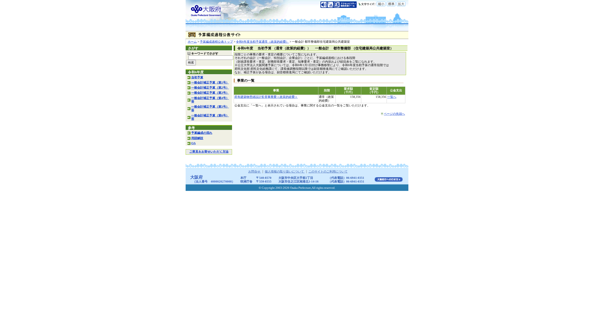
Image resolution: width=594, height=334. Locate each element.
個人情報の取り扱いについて (285, 171)
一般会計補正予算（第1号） (210, 82)
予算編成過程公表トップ (216, 41)
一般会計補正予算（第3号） (210, 92)
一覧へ (391, 97)
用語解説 (197, 138)
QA (193, 143)
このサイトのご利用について (328, 171)
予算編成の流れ (201, 133)
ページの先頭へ (394, 114)
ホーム (192, 41)
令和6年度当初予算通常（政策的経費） (262, 41)
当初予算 (197, 77)
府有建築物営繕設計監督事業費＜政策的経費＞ (266, 97)
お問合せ (254, 171)
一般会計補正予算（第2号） (210, 87)
